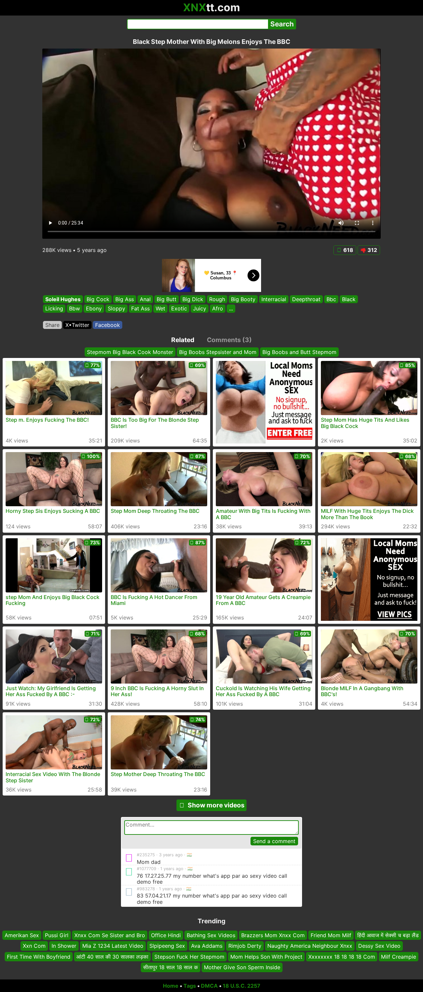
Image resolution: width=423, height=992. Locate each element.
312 (372, 250)
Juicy (199, 308)
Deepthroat (306, 299)
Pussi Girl (56, 935)
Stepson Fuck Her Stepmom (189, 956)
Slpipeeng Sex (167, 945)
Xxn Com (34, 945)
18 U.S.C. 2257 (241, 986)
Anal (145, 299)
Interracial (273, 299)
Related (182, 340)
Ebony (94, 308)
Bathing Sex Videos (211, 935)
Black (349, 299)
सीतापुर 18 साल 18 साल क (170, 967)
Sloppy (116, 308)
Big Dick (192, 299)
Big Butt (166, 299)
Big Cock (98, 299)
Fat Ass (140, 308)
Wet (160, 308)
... (231, 308)
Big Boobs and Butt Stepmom (299, 352)
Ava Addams (206, 945)
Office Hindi (166, 935)
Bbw (74, 308)
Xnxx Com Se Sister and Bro (109, 935)
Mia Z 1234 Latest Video (112, 945)
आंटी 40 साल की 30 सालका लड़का (112, 956)
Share (52, 325)
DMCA (209, 986)
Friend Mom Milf (331, 935)
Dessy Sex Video (379, 945)
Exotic (179, 308)
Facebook (107, 325)
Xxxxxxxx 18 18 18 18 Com (341, 956)
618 (348, 250)
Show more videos (216, 805)
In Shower (64, 945)
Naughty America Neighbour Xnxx (309, 945)
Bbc (331, 299)
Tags (189, 986)
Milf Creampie (398, 956)
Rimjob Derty (244, 945)
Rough (217, 299)
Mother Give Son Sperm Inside (242, 967)
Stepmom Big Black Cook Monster (130, 352)
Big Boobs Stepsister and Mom (217, 352)
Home (170, 986)
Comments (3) (229, 340)
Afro (217, 308)
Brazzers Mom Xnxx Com (273, 935)
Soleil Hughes (63, 299)
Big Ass (124, 299)
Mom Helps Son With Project (266, 956)
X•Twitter (77, 325)
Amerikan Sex (22, 935)
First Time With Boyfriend (38, 956)
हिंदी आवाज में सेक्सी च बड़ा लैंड (388, 935)
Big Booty (243, 299)
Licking (54, 308)
